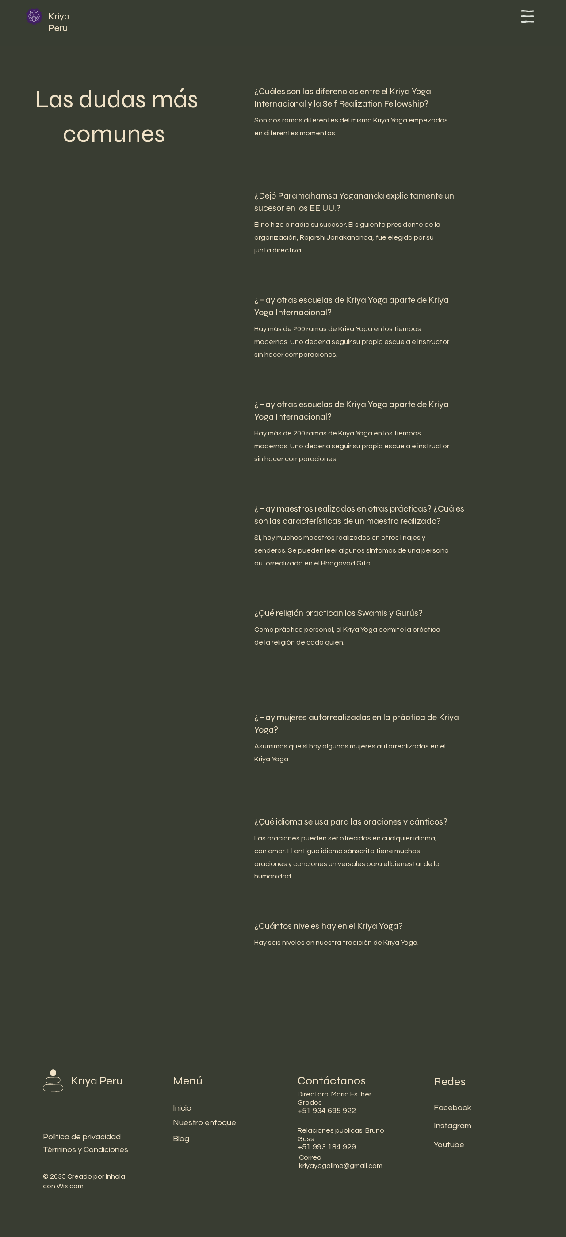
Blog (181, 1138)
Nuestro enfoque (204, 1123)
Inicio (182, 1108)
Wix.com (70, 1186)
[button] (527, 16)
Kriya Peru (59, 22)
